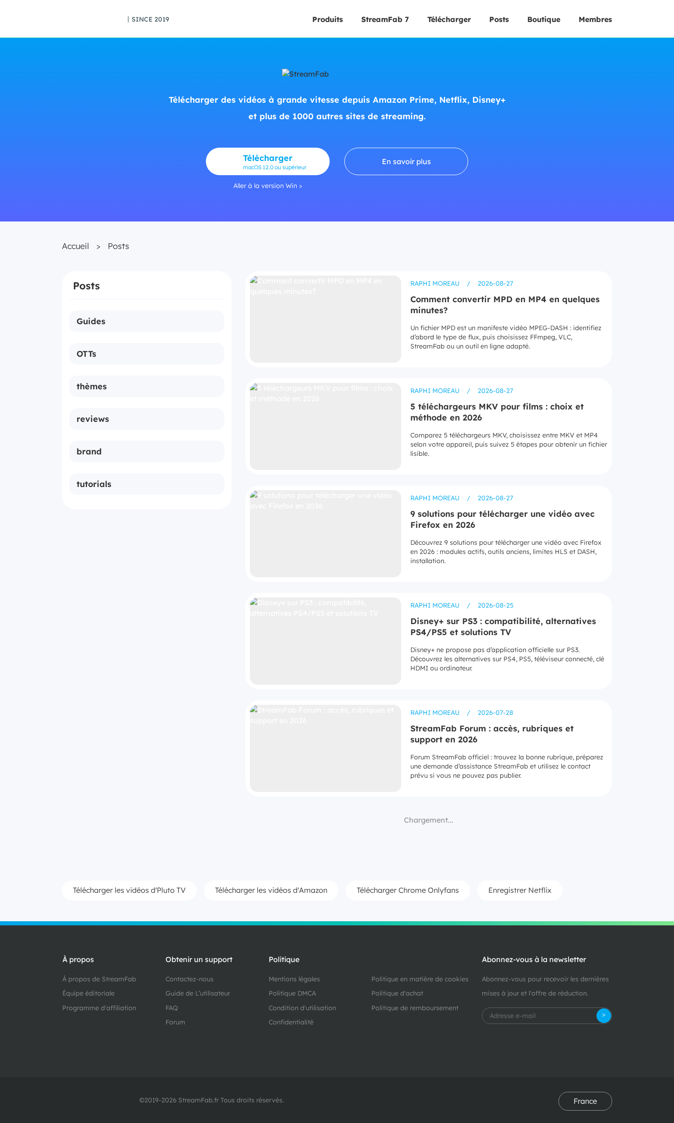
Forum (175, 1022)
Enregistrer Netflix (520, 890)
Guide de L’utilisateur (198, 993)
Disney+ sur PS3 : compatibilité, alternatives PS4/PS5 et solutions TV (503, 626)
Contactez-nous (190, 979)
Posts (499, 19)
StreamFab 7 (385, 19)
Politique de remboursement (415, 1008)
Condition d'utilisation (302, 1008)
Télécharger (449, 19)
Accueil (75, 246)
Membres (595, 19)
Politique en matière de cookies (420, 979)
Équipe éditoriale (88, 993)
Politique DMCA (292, 993)
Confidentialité (291, 1022)
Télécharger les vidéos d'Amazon (271, 890)
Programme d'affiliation (99, 1008)
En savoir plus (406, 161)
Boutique (543, 19)
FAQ (172, 1008)
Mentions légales (294, 979)
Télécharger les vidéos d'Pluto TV (129, 890)
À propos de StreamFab (99, 979)
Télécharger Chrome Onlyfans (408, 890)
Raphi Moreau (435, 283)
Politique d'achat (397, 993)
